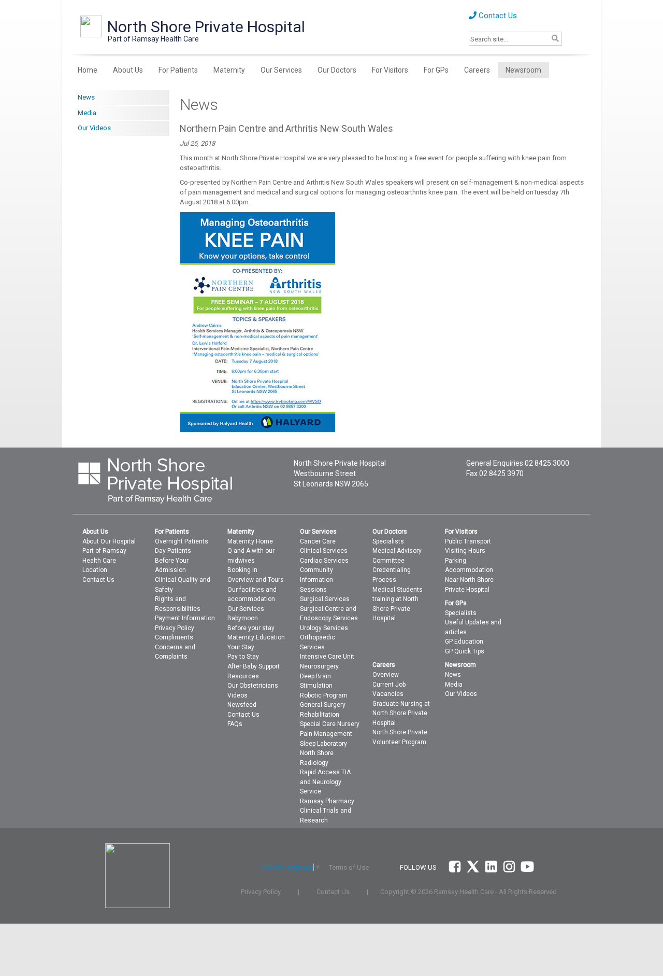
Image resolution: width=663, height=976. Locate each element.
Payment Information (185, 618)
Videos (237, 695)
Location (94, 570)
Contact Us (497, 15)
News (86, 97)
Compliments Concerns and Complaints (175, 647)
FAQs (234, 724)
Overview (385, 674)
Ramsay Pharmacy (327, 801)
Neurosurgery (319, 666)
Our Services (281, 70)
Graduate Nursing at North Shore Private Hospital (401, 713)
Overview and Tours (255, 579)
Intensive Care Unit (327, 656)
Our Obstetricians (252, 685)
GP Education (464, 641)
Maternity (229, 70)
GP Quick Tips (464, 651)
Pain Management (326, 733)
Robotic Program (324, 695)
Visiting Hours (465, 550)
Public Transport (468, 541)
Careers (477, 70)
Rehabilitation (319, 714)
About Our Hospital (109, 541)
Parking (455, 560)
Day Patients (173, 550)
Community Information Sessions (316, 579)
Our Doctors (337, 70)
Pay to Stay (243, 656)
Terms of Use (349, 867)
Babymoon (242, 618)
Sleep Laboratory (323, 743)
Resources (243, 676)
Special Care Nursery (329, 724)
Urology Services (324, 628)
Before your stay (251, 628)
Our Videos (94, 128)
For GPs (436, 70)
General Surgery (322, 704)
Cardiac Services (324, 560)
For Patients (178, 70)
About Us (128, 70)
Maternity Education (256, 637)
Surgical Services (325, 599)
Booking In (242, 570)
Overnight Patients (181, 541)
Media (87, 113)
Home (87, 70)
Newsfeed (241, 704)
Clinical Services (324, 550)
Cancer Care (318, 541)
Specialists (388, 541)
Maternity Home (250, 541)
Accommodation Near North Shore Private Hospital (469, 579)
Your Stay (240, 647)
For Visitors (390, 70)
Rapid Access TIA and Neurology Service (325, 782)
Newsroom (523, 70)
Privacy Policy (174, 628)
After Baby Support (253, 666)
